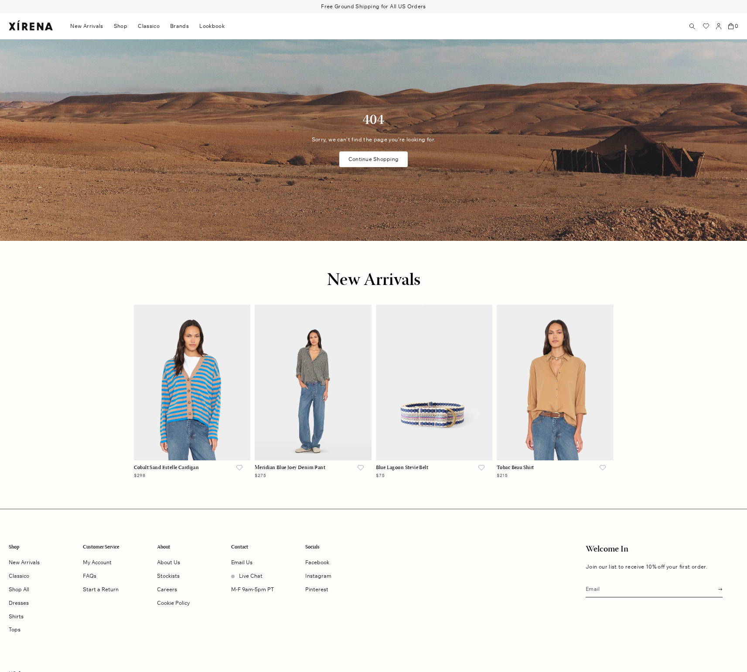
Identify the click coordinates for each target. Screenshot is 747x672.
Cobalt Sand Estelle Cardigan (166, 467)
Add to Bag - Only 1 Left (313, 443)
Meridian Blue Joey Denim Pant (290, 467)
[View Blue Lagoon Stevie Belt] (434, 382)
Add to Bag (192, 443)
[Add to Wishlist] (239, 468)
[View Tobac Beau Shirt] (555, 382)
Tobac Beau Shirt (515, 467)
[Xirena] (31, 26)
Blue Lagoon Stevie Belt (402, 467)
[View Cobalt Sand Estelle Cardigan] (192, 382)
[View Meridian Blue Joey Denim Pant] (313, 382)
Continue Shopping (373, 159)
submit (718, 588)
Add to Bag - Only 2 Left (555, 443)
